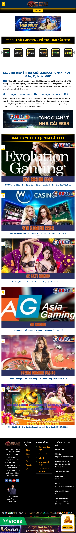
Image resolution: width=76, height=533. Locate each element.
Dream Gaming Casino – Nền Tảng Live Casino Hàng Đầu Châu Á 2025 (38, 379)
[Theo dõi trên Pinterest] (14, 480)
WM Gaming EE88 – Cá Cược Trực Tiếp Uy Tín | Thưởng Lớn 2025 (38, 233)
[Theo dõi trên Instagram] (10, 480)
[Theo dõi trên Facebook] (6, 480)
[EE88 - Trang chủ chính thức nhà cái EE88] (38, 4)
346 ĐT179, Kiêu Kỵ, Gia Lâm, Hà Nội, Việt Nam (62, 464)
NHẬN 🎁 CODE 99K (67, 527)
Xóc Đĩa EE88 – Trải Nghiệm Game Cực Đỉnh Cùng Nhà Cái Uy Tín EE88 (38, 427)
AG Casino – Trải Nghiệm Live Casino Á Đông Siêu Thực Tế (38, 330)
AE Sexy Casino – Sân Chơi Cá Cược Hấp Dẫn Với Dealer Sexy (38, 282)
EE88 (62, 449)
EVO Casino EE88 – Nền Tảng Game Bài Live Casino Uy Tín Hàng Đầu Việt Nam (38, 185)
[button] (3, 4)
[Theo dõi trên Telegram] (17, 480)
